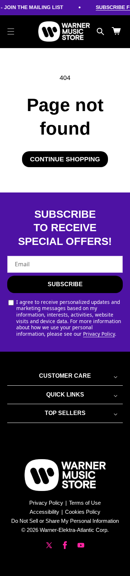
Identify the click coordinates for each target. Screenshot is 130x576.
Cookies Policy (82, 512)
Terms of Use (85, 503)
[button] (11, 31)
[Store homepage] (65, 475)
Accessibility (44, 512)
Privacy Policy (99, 333)
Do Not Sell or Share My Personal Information (65, 521)
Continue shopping (65, 159)
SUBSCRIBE (65, 284)
